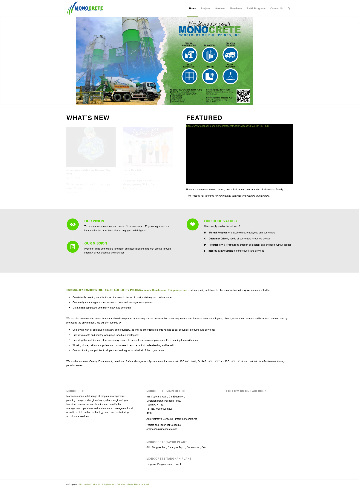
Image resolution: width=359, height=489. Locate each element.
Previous (72, 152)
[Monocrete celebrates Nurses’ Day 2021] (91, 147)
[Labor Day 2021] (148, 147)
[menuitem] (192, 8)
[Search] (289, 8)
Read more (72, 192)
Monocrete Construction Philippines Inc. (97, 484)
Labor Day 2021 (133, 170)
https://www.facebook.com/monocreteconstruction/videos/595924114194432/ (227, 125)
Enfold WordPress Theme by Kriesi (133, 484)
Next (167, 152)
